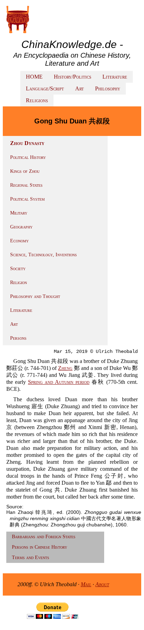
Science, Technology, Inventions (43, 254)
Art (79, 88)
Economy (19, 240)
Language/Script (45, 88)
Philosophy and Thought (35, 296)
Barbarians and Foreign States (43, 536)
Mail (86, 584)
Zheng (65, 368)
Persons (18, 338)
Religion (18, 282)
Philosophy (107, 88)
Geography (21, 226)
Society (18, 268)
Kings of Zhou (24, 171)
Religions (37, 100)
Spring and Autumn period (58, 382)
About (102, 584)
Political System (27, 199)
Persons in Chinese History (39, 547)
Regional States (26, 185)
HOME (34, 77)
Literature (114, 77)
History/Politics (72, 77)
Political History (28, 157)
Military (18, 213)
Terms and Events (30, 557)
